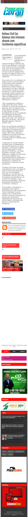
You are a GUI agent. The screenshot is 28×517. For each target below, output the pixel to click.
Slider (20, 48)
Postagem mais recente (6, 345)
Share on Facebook (9, 209)
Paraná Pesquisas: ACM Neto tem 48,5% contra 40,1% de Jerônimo (16, 437)
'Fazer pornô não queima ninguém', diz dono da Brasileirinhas (13, 417)
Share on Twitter (9, 213)
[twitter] (8, 1)
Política (16, 48)
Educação (10, 451)
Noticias (12, 48)
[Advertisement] (14, 328)
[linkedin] (22, 1)
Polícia (4, 454)
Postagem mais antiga (21, 345)
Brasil (4, 451)
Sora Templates (15, 513)
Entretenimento (19, 451)
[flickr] (15, 1)
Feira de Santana (5, 357)
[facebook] (5, 1)
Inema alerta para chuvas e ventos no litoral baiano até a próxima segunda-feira (13, 426)
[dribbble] (19, 1)
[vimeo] (12, 1)
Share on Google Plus (10, 218)
